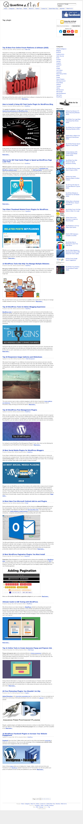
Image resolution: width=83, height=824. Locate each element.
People (58, 77)
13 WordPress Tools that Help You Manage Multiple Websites (25, 264)
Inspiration (59, 72)
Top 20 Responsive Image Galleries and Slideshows (22, 357)
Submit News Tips (53, 8)
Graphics (27, 693)
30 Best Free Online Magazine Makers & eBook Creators (72, 178)
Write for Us (70, 8)
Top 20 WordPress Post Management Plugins (19, 410)
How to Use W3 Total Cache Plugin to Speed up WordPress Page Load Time (27, 161)
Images (58, 68)
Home (5, 8)
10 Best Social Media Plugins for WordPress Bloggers (23, 450)
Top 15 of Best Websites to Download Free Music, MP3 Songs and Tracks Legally (73, 252)
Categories (12, 8)
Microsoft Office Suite (33, 509)
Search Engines (60, 79)
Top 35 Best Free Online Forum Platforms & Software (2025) (25, 48)
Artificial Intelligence (61, 48)
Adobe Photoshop (7, 696)
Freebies (58, 59)
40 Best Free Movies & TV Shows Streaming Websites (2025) (73, 112)
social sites (48, 740)
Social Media (59, 82)
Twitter (42, 805)
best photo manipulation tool (23, 696)
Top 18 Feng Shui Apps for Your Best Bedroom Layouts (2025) (73, 186)
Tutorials (58, 86)
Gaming (58, 61)
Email (26, 503)
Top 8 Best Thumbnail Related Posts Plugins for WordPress (25, 209)
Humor (58, 66)
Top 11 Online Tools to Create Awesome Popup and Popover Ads (27, 648)
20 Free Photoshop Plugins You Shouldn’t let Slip (21, 691)
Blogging (58, 50)
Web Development (30, 358)
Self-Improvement (60, 81)
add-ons (41, 698)
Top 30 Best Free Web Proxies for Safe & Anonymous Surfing (71, 162)
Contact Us (44, 8)
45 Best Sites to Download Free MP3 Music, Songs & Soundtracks (72, 203)
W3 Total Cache (37, 170)
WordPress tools (7, 312)
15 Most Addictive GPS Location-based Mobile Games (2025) (71, 153)
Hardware (58, 64)
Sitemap (41, 807)
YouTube (46, 805)
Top (49, 807)
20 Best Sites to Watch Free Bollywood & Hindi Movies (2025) (73, 137)
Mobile (25, 8)
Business (58, 52)
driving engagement (36, 653)
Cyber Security (60, 56)
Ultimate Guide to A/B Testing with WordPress (20, 602)
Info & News (59, 70)
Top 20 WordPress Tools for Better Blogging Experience (23, 307)
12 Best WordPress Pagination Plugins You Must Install (23, 554)
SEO (50, 561)
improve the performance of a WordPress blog (15, 111)
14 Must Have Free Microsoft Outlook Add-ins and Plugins (24, 501)
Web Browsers (60, 89)
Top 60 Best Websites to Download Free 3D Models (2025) (72, 194)
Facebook (5, 740)
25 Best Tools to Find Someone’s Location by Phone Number (72, 219)
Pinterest (51, 805)
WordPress (27, 106)
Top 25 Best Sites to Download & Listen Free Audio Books (72, 244)
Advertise (62, 8)
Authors (37, 8)
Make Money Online (61, 73)
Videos (58, 88)
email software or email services (19, 511)
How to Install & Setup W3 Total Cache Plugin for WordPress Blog (27, 104)
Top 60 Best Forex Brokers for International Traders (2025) (72, 268)
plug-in (12, 766)
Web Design (31, 650)
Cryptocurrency (60, 54)
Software (58, 84)
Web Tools (19, 8)
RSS (37, 807)
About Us (31, 8)
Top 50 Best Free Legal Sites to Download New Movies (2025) (73, 121)
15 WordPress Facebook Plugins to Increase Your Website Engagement (24, 734)
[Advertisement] (31, 14)
